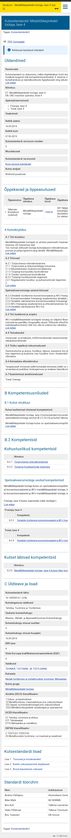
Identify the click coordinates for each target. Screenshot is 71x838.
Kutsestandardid (20, 32)
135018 (49, 212)
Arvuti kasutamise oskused (27, 769)
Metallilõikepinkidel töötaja (19, 689)
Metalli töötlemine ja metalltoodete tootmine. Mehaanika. (36, 679)
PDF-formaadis (16, 41)
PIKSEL (65, 836)
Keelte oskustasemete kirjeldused (31, 764)
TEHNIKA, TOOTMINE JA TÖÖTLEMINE (26, 668)
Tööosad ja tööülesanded (27, 759)
